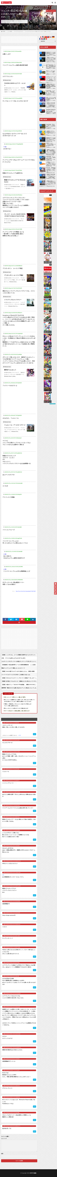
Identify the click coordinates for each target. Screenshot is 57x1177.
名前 (2, 1153)
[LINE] (27, 619)
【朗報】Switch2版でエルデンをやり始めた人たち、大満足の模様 (18, 671)
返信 (34, 734)
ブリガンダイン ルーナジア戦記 (13, 275)
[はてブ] (16, 619)
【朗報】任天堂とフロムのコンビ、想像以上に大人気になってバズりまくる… (19, 681)
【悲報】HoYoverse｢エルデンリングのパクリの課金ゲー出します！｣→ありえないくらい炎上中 (19, 678)
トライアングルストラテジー (13, 299)
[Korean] (51, 36)
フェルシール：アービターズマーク (15, 425)
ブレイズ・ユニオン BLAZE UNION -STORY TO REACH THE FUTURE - (14, 215)
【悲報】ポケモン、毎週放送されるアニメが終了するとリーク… (51, 133)
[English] (43, 36)
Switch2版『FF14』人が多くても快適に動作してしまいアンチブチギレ (51, 126)
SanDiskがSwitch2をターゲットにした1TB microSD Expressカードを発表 (51, 111)
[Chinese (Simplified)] (46, 36)
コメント (4, 1138)
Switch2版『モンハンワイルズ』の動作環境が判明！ (51, 157)
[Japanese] (40, 36)
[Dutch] (43, 38)
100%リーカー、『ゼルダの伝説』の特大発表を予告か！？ (51, 145)
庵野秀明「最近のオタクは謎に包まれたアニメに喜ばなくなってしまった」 (19, 687)
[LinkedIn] (33, 619)
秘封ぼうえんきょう (10, 370)
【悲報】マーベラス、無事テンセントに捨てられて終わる (51, 163)
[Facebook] (5, 619)
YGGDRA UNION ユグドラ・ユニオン (15, 84)
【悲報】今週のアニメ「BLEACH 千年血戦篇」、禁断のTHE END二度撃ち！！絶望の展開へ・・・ (19, 684)
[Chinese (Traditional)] (48, 36)
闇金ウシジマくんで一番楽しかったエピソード (13, 668)
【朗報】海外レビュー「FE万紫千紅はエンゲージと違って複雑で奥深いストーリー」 (51, 183)
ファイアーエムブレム (18, 20)
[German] (53, 36)
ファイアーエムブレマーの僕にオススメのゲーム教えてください (38, 31)
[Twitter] (11, 619)
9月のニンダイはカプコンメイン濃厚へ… (50, 72)
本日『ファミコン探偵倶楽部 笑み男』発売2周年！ (51, 98)
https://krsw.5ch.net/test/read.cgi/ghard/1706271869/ (26, 591)
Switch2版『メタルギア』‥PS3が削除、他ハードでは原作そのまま (51, 92)
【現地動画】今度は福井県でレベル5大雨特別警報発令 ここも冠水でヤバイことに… (19, 664)
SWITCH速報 (33, 1173)
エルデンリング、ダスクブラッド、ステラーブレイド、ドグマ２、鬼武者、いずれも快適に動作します (47, 79)
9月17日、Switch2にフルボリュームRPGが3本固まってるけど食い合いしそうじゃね (51, 169)
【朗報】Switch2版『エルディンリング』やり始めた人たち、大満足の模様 (51, 105)
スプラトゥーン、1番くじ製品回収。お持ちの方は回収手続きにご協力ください (51, 66)
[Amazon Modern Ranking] (53, 403)
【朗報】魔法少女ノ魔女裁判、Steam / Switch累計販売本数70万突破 (51, 86)
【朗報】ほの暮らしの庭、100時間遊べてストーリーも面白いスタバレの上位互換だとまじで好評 (51, 152)
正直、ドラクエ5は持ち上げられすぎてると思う (14, 658)
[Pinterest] (19, 622)
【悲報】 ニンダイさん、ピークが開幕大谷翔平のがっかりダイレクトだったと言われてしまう (19, 654)
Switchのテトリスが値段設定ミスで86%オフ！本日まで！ (51, 53)
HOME (3, 31)
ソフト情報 (9, 31)
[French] (40, 38)
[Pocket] (22, 619)
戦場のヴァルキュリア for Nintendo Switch (14, 181)
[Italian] (46, 38)
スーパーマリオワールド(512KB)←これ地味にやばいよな (16, 674)
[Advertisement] (29, 39)
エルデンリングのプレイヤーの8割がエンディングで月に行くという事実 (19, 661)
